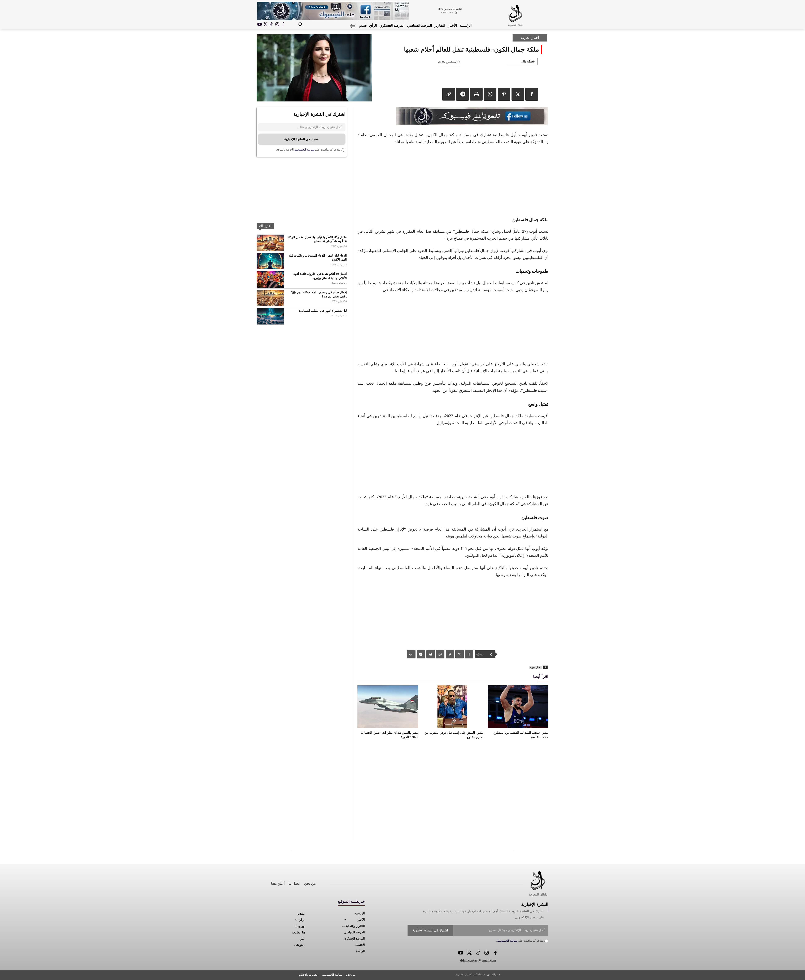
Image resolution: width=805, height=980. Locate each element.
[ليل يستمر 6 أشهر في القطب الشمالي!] (270, 316)
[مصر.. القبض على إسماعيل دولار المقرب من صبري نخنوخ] (452, 706)
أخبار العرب (530, 37)
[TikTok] (271, 24)
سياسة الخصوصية (304, 149)
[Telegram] (462, 94)
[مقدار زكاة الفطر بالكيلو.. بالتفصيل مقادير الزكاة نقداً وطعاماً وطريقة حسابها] (270, 243)
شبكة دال (528, 61)
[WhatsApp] (490, 94)
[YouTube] (460, 953)
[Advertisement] (452, 180)
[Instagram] (277, 24)
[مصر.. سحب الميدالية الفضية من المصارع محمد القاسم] (518, 706)
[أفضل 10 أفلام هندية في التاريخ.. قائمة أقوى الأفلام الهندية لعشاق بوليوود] (270, 279)
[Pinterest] (504, 94)
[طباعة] (476, 94)
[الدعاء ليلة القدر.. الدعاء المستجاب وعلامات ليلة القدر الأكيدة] (270, 261)
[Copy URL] (448, 94)
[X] (265, 24)
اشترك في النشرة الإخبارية (301, 139)
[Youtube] (259, 24)
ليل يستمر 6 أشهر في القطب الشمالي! (323, 310)
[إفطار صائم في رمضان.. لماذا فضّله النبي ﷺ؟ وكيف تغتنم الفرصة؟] (270, 298)
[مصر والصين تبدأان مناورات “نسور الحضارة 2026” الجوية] (387, 706)
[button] (300, 24)
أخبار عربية (535, 667)
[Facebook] (283, 24)
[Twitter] (469, 953)
